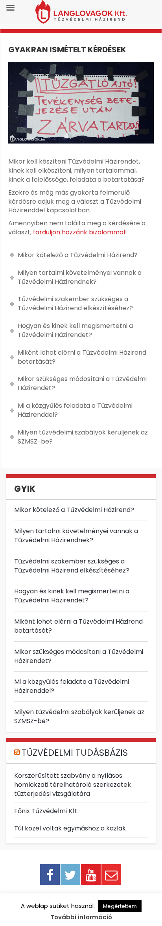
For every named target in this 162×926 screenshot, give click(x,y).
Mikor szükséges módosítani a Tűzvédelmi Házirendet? (78, 656)
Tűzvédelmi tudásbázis (75, 752)
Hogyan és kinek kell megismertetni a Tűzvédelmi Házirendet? (71, 596)
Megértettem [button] (120, 906)
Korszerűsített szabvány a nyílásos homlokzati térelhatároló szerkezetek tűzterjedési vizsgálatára (72, 784)
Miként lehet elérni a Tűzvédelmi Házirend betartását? (78, 626)
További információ (81, 917)
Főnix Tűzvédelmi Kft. (46, 811)
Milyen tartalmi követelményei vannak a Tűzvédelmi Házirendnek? (76, 536)
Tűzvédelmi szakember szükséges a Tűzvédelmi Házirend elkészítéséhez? (71, 566)
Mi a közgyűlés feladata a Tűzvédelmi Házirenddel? (71, 686)
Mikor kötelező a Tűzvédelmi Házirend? (74, 509)
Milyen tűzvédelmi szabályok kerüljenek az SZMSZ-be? (79, 716)
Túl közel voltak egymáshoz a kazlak (70, 828)
